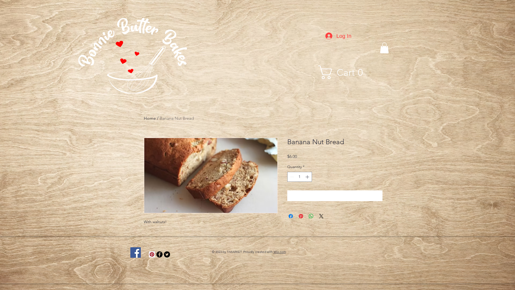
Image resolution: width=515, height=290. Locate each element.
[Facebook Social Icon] (135, 252)
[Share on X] (321, 216)
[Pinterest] (152, 254)
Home (150, 118)
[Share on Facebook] (291, 216)
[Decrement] (291, 177)
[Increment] (307, 177)
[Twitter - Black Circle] (167, 254)
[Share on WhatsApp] (311, 216)
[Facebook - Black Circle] (159, 254)
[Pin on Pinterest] (301, 216)
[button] (384, 47)
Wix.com (280, 252)
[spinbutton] (299, 177)
